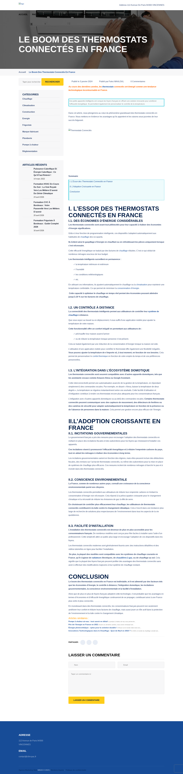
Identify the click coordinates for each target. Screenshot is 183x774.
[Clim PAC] (27, 5)
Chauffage (49, 14)
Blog (102, 14)
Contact (114, 14)
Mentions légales (57, 770)
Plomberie (27, 138)
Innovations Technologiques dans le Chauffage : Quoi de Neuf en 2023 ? (99, 631)
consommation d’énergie (128, 288)
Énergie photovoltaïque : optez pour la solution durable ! (92, 628)
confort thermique (100, 356)
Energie (26, 118)
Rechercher (52, 82)
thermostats (108, 87)
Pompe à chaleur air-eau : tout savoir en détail (88, 621)
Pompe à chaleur (30, 145)
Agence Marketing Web (28, 770)
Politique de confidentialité (76, 770)
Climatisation (67, 14)
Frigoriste (26, 125)
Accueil (23, 14)
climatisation (141, 285)
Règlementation (29, 151)
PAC (34, 14)
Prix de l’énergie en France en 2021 (83, 625)
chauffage (84, 237)
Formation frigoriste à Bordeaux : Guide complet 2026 (46, 223)
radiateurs (96, 558)
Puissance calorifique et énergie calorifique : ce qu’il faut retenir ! (45, 172)
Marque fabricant (30, 132)
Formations (86, 14)
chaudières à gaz (124, 558)
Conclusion (75, 192)
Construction (28, 112)
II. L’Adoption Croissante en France (85, 187)
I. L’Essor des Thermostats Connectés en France (91, 181)
